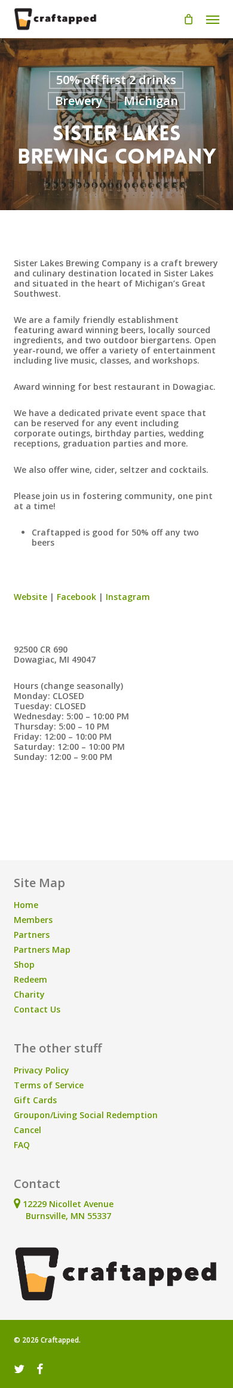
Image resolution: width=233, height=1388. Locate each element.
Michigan (151, 101)
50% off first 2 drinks (116, 80)
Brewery (79, 101)
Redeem (30, 979)
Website (30, 596)
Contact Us (37, 1009)
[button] (212, 19)
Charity (29, 994)
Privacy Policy (41, 1070)
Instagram (128, 596)
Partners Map (42, 949)
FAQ (22, 1145)
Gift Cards (35, 1100)
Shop (24, 964)
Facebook (75, 596)
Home (26, 905)
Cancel (27, 1130)
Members (33, 920)
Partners (32, 935)
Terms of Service (49, 1085)
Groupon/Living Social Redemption (86, 1115)
